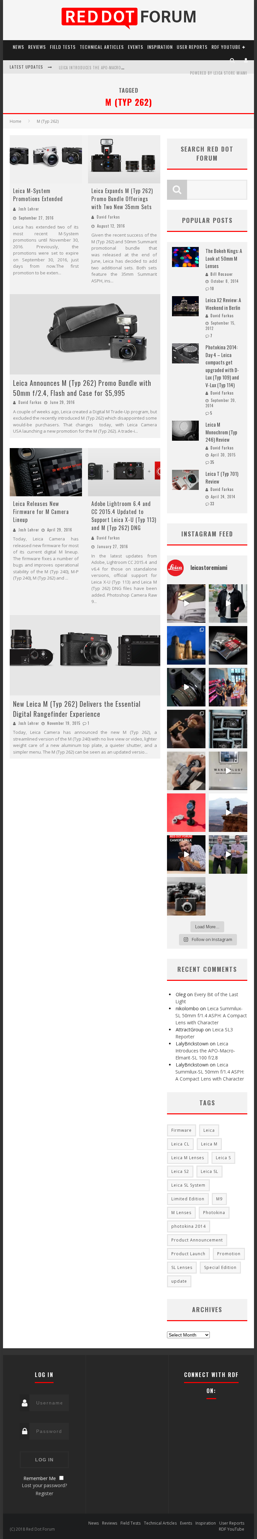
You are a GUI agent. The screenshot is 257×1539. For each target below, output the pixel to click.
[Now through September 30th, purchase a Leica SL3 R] (186, 687)
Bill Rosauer (221, 274)
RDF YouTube (226, 46)
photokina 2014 (188, 1226)
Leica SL (209, 1171)
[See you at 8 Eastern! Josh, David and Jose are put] (186, 854)
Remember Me (39, 1478)
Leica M (209, 1144)
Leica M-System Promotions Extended (38, 195)
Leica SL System (188, 1185)
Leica (209, 1130)
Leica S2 (180, 1171)
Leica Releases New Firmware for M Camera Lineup (41, 512)
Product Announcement (197, 1240)
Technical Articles (102, 46)
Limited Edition (187, 1199)
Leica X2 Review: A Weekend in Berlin (223, 303)
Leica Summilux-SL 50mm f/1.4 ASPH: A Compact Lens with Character (211, 1015)
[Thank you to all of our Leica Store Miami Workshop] (228, 687)
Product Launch (188, 1254)
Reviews (37, 46)
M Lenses (181, 1212)
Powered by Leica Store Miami (218, 73)
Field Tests (63, 46)
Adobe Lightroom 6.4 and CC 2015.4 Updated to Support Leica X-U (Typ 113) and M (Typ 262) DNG (123, 516)
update (179, 1281)
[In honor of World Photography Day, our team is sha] (186, 645)
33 (212, 503)
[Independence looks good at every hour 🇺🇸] (186, 812)
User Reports (192, 46)
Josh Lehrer (28, 208)
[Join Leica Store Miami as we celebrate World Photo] (228, 645)
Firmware (181, 1130)
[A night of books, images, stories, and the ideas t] (186, 603)
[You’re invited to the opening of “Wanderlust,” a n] (228, 771)
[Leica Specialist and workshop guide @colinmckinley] (228, 603)
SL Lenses (181, 1267)
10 (212, 288)
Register (44, 1493)
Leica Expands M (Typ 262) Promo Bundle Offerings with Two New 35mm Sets (122, 199)
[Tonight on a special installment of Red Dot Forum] (228, 854)
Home (15, 121)
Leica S (223, 1158)
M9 (219, 1199)
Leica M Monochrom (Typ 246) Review (221, 432)
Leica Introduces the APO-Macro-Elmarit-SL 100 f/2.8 (109, 67)
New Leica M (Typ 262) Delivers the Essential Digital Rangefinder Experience (77, 709)
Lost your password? (44, 1485)
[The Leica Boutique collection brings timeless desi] (186, 729)
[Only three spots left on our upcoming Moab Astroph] (228, 812)
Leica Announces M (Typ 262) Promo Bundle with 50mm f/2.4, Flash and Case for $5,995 (82, 388)
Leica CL (180, 1144)
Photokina (214, 1212)
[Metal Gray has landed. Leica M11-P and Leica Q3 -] (186, 771)
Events (135, 46)
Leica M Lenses (187, 1158)
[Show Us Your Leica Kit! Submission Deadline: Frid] (228, 729)
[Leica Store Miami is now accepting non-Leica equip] (186, 896)
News (18, 46)
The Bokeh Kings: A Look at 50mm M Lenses (223, 258)
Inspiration (160, 46)
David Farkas (108, 217)
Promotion (229, 1254)
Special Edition (220, 1267)
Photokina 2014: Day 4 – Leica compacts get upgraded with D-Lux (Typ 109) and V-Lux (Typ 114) (222, 366)
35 (212, 462)
